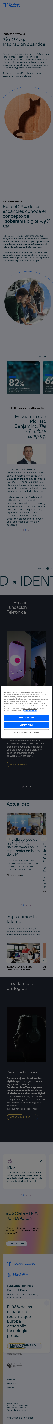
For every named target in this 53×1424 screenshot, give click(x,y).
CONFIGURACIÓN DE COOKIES (26, 732)
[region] (26, 712)
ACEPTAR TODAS (26, 725)
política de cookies (30, 710)
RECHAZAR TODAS (26, 718)
